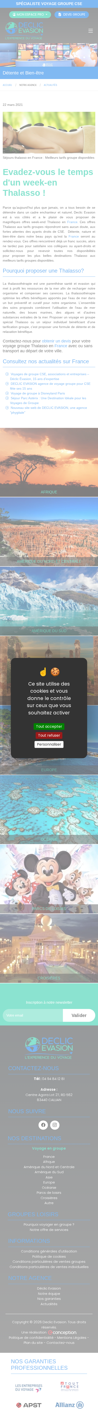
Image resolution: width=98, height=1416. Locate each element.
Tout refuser (49, 735)
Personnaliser (49, 744)
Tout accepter (49, 726)
